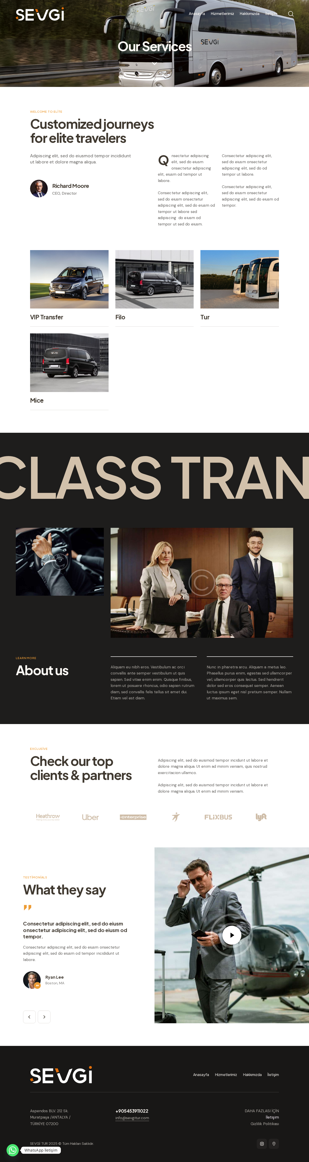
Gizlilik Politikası (265, 1123)
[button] (29, 1017)
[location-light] (274, 1144)
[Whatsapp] (13, 1150)
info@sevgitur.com (132, 1117)
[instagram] (262, 1144)
